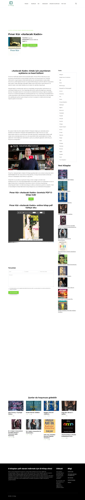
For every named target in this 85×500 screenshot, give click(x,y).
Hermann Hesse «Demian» (64, 276)
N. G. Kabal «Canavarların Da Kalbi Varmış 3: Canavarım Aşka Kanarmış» (15, 433)
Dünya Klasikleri (63, 102)
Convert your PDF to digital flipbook (47, 242)
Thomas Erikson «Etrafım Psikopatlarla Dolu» (68, 435)
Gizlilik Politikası (71, 480)
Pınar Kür (30, 37)
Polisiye (61, 143)
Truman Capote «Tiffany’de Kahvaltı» (67, 264)
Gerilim (61, 121)
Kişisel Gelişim (62, 126)
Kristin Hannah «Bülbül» (64, 191)
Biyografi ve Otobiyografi (65, 88)
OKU (25, 45)
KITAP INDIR (33, 45)
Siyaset (61, 154)
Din (60, 96)
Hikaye (61, 124)
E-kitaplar (15, 30)
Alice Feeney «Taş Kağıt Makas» (66, 179)
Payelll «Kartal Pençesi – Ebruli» (66, 287)
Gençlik (61, 118)
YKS (38, 3)
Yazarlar (33, 3)
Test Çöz (63, 3)
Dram (60, 99)
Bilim (60, 82)
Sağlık (60, 151)
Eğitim (60, 107)
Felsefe (61, 115)
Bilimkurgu (62, 85)
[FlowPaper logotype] (11, 241)
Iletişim (69, 482)
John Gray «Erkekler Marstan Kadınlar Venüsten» (49, 436)
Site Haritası (70, 477)
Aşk (60, 80)
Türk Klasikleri (62, 159)
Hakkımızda (70, 471)
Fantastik (61, 113)
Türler (26, 3)
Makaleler (45, 3)
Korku (60, 129)
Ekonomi (61, 110)
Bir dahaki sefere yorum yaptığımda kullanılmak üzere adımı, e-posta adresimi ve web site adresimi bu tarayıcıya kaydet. (30, 289)
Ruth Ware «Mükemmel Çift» (65, 299)
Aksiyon (61, 74)
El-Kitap (10, 30)
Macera (61, 135)
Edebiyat (35, 39)
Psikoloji (61, 146)
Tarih (60, 157)
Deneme (61, 93)
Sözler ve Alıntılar (54, 3)
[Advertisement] (42, 19)
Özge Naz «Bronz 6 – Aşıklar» (65, 214)
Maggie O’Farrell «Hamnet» (65, 202)
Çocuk (60, 91)
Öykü (60, 140)
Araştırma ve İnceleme (64, 77)
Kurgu (60, 132)
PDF (31, 199)
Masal (60, 137)
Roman (19, 30)
